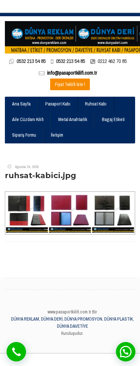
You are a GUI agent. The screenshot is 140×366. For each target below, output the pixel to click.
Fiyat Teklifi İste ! (70, 84)
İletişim (57, 135)
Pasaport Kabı (57, 104)
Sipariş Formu (24, 135)
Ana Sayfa (21, 104)
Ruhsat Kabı (95, 104)
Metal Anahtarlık (72, 119)
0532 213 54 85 (31, 61)
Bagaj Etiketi (113, 119)
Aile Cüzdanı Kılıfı (28, 119)
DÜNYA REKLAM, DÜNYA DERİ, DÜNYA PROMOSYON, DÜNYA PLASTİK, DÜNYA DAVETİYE (72, 322)
